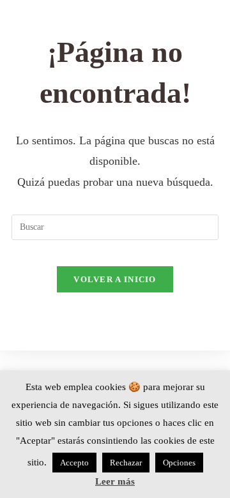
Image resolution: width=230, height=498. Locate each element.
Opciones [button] (179, 462)
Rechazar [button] (126, 462)
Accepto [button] (74, 462)
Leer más (115, 481)
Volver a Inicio (115, 279)
